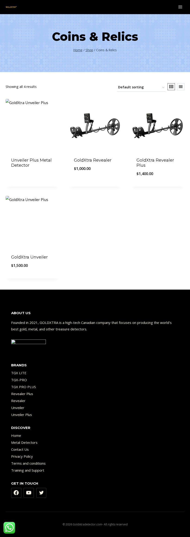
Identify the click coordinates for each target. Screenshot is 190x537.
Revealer (18, 400)
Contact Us (20, 449)
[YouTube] (29, 493)
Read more (32, 178)
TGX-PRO (19, 379)
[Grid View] (171, 86)
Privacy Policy (22, 456)
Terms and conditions (28, 463)
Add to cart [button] (95, 184)
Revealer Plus (22, 393)
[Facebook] (16, 493)
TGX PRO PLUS (23, 386)
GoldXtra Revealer (92, 160)
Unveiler (17, 407)
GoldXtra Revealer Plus (155, 163)
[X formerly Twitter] (41, 493)
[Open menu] (180, 6)
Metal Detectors (24, 442)
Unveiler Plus (21, 414)
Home (16, 435)
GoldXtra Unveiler (29, 257)
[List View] (180, 86)
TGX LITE (18, 373)
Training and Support (27, 470)
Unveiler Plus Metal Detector (31, 163)
